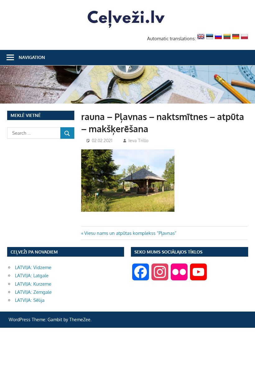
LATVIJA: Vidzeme (33, 267)
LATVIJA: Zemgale (33, 292)
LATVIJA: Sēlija (29, 300)
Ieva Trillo (138, 140)
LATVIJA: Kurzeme (33, 284)
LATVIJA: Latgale (32, 275)
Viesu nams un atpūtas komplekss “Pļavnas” (130, 233)
